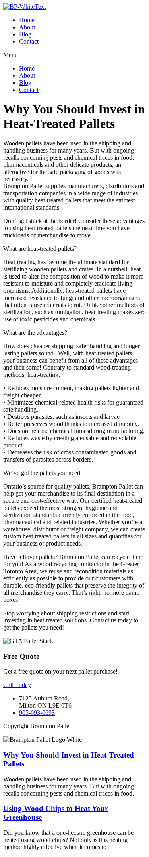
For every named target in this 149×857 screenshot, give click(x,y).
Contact (29, 41)
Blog (25, 34)
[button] (74, 55)
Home (27, 20)
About (27, 27)
